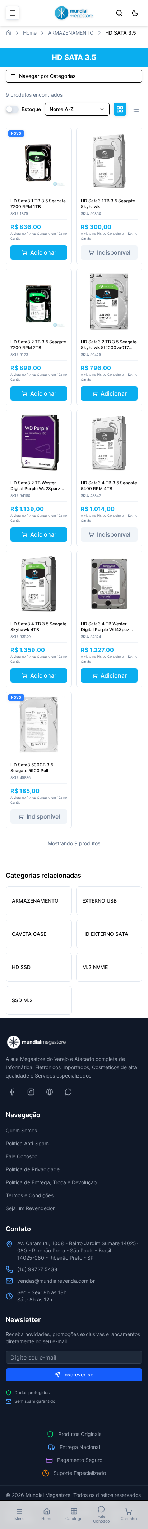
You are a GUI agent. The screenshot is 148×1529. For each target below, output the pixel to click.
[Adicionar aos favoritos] (62, 137)
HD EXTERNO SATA (105, 934)
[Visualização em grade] (120, 109)
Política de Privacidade (33, 1169)
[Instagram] (30, 1091)
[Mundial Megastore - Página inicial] (74, 13)
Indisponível (113, 252)
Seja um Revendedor (30, 1208)
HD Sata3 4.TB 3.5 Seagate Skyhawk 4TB (38, 626)
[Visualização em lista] (135, 109)
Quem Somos (21, 1130)
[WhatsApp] (68, 1091)
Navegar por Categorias (47, 76)
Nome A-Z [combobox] (62, 109)
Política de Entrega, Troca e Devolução (51, 1182)
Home (30, 33)
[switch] (12, 109)
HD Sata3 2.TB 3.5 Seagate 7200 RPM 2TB (38, 344)
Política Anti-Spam (27, 1143)
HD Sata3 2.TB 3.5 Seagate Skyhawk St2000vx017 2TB (109, 345)
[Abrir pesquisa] (119, 12)
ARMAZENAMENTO (71, 33)
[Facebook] (12, 1091)
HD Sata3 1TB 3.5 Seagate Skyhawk (108, 203)
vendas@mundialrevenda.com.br (56, 1281)
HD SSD (21, 967)
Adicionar (43, 252)
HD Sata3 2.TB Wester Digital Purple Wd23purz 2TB (35, 486)
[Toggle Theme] (135, 12)
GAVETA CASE (29, 934)
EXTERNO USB (99, 901)
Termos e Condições (30, 1195)
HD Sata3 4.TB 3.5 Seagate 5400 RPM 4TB (109, 485)
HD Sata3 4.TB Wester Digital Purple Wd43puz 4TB (105, 627)
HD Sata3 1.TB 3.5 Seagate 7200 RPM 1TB (38, 203)
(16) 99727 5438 (37, 1269)
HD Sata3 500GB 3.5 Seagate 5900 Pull (31, 767)
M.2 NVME (95, 967)
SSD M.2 (22, 1000)
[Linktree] (49, 1091)
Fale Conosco (21, 1156)
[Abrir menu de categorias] (12, 13)
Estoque (31, 109)
